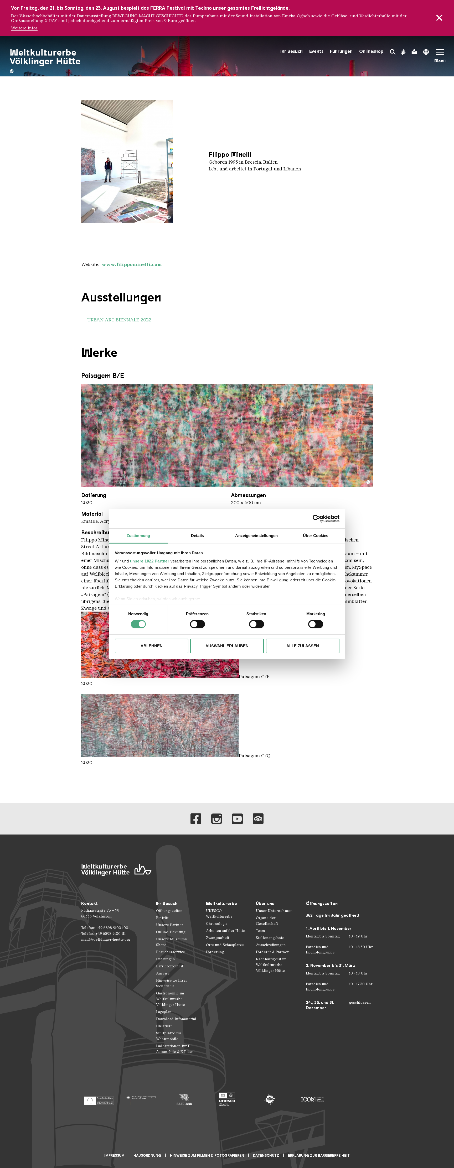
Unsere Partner (169, 925)
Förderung (215, 952)
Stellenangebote (270, 938)
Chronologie (217, 924)
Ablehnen (152, 646)
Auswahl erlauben (227, 646)
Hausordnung (147, 1155)
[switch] (197, 624)
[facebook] (195, 819)
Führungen (341, 51)
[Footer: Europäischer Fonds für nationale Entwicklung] (98, 1099)
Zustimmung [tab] (138, 535)
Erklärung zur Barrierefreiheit (319, 1155)
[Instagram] (216, 819)
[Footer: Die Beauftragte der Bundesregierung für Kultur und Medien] (141, 1099)
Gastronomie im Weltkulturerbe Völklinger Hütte (170, 999)
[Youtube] (237, 819)
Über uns (265, 903)
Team (260, 931)
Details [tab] (197, 535)
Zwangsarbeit (217, 938)
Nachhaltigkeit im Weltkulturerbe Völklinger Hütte (271, 965)
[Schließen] (439, 18)
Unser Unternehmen (274, 911)
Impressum (114, 1155)
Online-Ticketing (170, 932)
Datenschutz (266, 1155)
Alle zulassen (302, 646)
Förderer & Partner (272, 952)
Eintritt (162, 918)
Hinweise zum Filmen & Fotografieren (207, 1155)
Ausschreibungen (271, 945)
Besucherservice (170, 952)
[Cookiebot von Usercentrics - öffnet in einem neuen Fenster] (316, 518)
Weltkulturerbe (221, 903)
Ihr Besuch (291, 51)
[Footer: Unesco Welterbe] (227, 1099)
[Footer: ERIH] (269, 1099)
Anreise (163, 973)
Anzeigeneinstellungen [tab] (256, 535)
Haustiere (164, 1026)
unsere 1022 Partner (149, 561)
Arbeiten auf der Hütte (225, 931)
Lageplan (164, 1012)
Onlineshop (371, 51)
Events (316, 51)
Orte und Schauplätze (225, 945)
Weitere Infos (24, 28)
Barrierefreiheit (169, 966)
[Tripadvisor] (258, 819)
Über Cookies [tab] (315, 535)
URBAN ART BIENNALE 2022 (119, 319)
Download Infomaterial (176, 1019)
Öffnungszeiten (169, 911)
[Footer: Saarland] (184, 1099)
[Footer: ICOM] (312, 1099)
